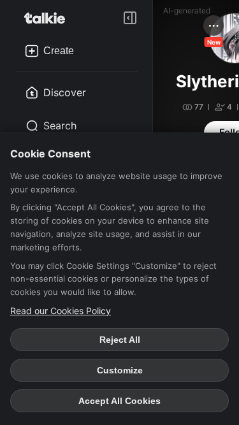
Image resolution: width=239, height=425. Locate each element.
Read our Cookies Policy (60, 310)
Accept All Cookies (119, 401)
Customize (120, 370)
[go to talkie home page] (48, 18)
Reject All (119, 340)
